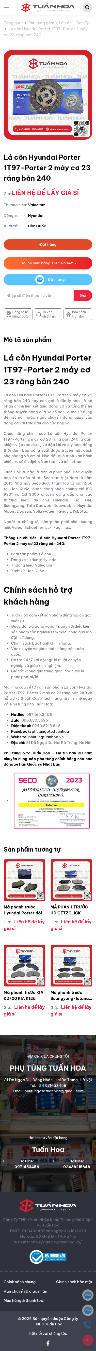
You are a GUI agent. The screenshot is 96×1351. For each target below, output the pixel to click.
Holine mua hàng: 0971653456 (48, 263)
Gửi (83, 295)
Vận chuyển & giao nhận (25, 1291)
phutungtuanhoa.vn (46, 737)
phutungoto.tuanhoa (50, 731)
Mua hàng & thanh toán (25, 1300)
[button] (6, 7)
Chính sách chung (20, 1281)
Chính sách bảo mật (74, 1281)
